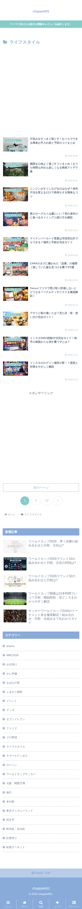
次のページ (41, 487)
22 (47, 500)
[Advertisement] (41, 89)
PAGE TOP (42, 873)
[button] (74, 628)
